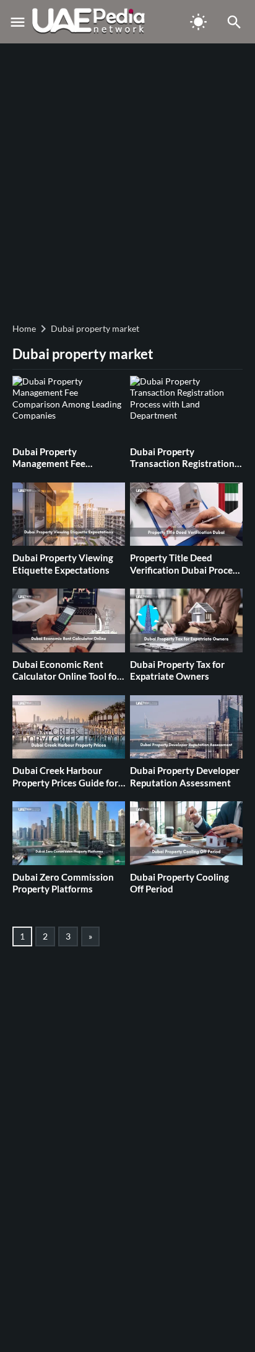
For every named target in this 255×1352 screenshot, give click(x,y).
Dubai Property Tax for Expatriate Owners (177, 670)
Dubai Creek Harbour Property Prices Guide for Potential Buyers (65, 782)
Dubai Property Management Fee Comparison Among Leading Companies (54, 470)
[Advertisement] (127, 181)
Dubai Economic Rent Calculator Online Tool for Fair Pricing (66, 676)
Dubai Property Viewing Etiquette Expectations (62, 564)
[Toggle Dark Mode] (199, 21)
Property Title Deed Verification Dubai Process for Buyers (185, 569)
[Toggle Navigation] (17, 21)
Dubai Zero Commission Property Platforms (63, 883)
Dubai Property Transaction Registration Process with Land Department (182, 470)
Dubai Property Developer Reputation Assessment (185, 776)
